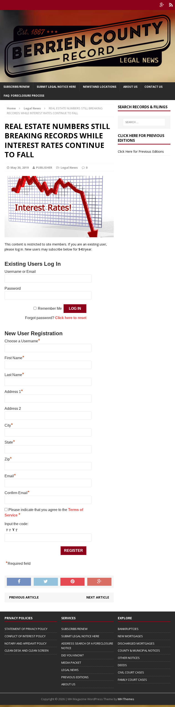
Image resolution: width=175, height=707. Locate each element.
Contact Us (153, 87)
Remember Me (50, 308)
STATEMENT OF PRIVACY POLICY (26, 629)
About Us (130, 87)
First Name (14, 358)
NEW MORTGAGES (130, 636)
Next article (97, 597)
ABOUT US (68, 684)
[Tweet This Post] (46, 582)
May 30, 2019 (19, 167)
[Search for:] (144, 122)
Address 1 (14, 392)
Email (10, 476)
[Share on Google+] (99, 582)
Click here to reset (70, 318)
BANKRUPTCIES (128, 629)
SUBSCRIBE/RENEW (74, 629)
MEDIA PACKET (71, 663)
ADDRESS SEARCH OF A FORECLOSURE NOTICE (87, 645)
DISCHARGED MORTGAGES (136, 643)
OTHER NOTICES (129, 658)
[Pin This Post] (72, 582)
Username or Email (20, 272)
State (10, 442)
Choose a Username (22, 341)
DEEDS (122, 665)
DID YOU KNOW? (72, 655)
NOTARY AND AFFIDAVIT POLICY (25, 643)
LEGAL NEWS (70, 670)
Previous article (24, 597)
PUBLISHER (44, 167)
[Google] (162, 5)
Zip (8, 459)
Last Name (14, 375)
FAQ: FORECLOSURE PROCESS (24, 96)
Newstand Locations (99, 87)
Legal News (69, 167)
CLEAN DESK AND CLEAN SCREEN (27, 650)
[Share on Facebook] (19, 582)
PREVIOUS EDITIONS (75, 677)
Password (13, 288)
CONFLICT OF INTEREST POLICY (25, 636)
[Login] (171, 5)
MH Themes (126, 699)
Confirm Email (17, 493)
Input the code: (16, 524)
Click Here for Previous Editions (141, 151)
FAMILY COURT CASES (132, 680)
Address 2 (13, 408)
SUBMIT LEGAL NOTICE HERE (56, 87)
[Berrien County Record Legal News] (87, 46)
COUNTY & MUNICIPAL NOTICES (139, 650)
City (9, 425)
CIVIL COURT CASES (131, 672)
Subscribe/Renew (16, 87)
